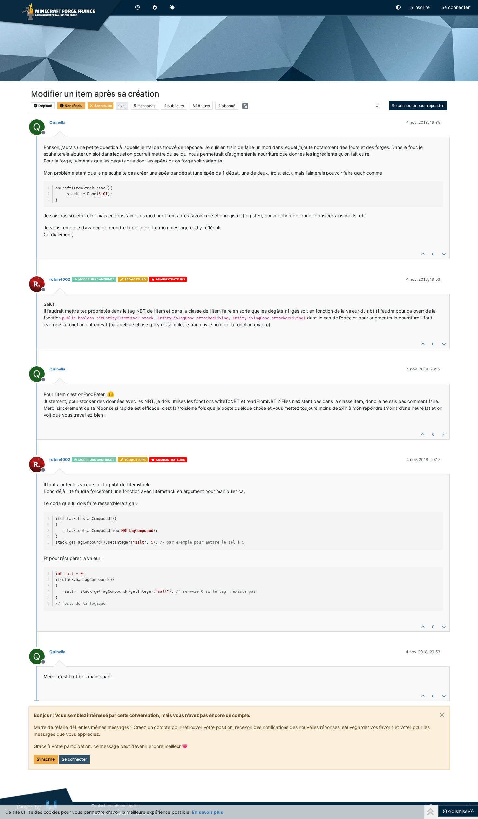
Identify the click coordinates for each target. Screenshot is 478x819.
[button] (398, 7)
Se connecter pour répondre (418, 105)
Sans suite (103, 106)
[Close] (441, 715)
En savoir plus (207, 812)
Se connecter (74, 759)
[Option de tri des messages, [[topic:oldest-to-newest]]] (378, 105)
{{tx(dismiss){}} (458, 811)
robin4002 (59, 279)
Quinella (57, 122)
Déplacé (45, 106)
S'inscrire (46, 759)
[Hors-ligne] (39, 283)
